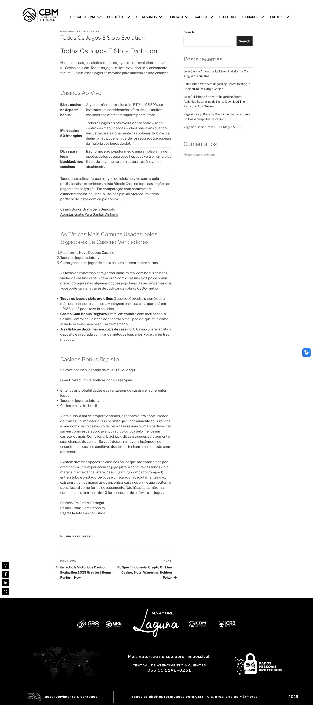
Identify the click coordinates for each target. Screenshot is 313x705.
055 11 (169, 670)
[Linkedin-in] (5, 582)
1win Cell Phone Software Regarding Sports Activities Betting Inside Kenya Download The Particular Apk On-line (214, 101)
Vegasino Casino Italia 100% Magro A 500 (213, 127)
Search (189, 32)
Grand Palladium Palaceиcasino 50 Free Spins (96, 380)
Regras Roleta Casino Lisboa (82, 513)
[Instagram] (5, 565)
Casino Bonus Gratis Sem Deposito (87, 209)
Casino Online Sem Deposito (82, 508)
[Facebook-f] (5, 574)
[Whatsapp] (5, 591)
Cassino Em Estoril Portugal (82, 503)
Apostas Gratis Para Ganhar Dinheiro (89, 214)
